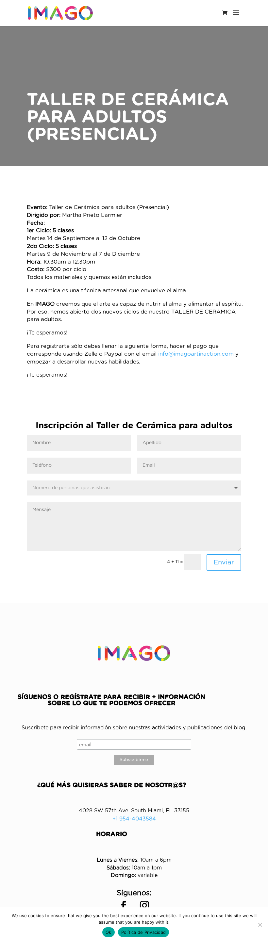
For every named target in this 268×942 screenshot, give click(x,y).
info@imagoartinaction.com (196, 354)
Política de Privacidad (143, 932)
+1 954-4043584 (134, 818)
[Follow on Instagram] (144, 905)
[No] (260, 924)
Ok (108, 932)
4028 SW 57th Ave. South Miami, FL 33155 (134, 810)
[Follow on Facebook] (123, 905)
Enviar (224, 562)
